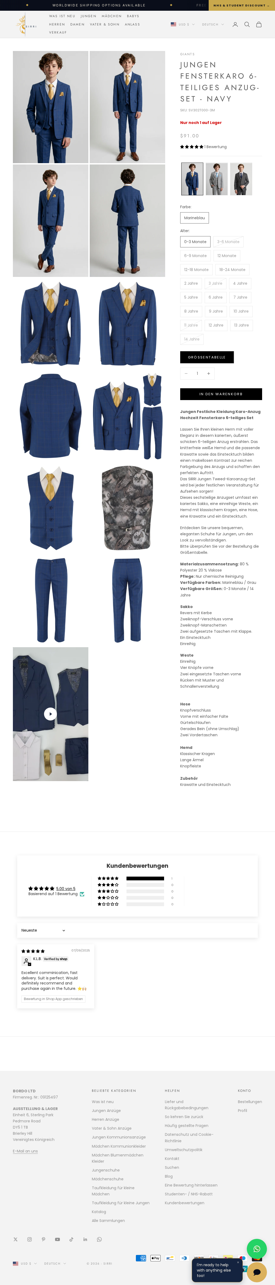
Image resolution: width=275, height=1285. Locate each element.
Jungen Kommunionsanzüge (119, 1137)
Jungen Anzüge (106, 1110)
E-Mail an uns (25, 1151)
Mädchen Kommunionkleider (119, 1146)
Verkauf (58, 32)
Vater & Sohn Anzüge (112, 1128)
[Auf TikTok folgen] (71, 1239)
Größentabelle (207, 357)
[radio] (191, 179)
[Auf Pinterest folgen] (43, 1239)
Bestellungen (250, 1101)
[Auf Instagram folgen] (29, 1239)
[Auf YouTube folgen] (57, 1239)
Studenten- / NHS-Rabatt (189, 1194)
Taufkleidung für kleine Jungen (121, 1203)
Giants (187, 54)
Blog (169, 1176)
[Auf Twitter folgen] (15, 1239)
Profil (242, 1110)
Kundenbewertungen (184, 1203)
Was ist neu (62, 16)
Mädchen (112, 16)
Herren (57, 24)
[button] (192, 146)
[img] (33, 951)
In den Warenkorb (221, 394)
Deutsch (210, 24)
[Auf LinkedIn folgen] (85, 1239)
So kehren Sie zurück (184, 1116)
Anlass (132, 24)
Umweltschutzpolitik (183, 1149)
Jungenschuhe (106, 1170)
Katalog (99, 1211)
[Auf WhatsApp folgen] (99, 1239)
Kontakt (172, 1158)
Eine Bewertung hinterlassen (191, 1185)
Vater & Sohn (105, 24)
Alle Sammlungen (108, 1220)
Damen (77, 24)
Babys (133, 16)
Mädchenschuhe (108, 1179)
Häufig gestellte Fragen (186, 1125)
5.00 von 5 (65, 888)
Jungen (88, 16)
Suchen (172, 1167)
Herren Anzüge (105, 1119)
